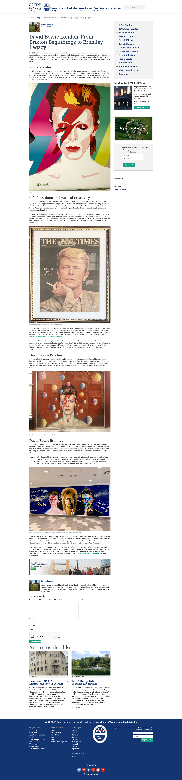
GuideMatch (106, 8)
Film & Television (127, 55)
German (75, 735)
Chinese (75, 740)
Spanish (75, 744)
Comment (33, 618)
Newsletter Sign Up (58, 742)
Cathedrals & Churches (130, 47)
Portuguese (76, 742)
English (75, 730)
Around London (126, 32)
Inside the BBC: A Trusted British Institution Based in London (48, 682)
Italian (74, 737)
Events (117, 8)
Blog (54, 10)
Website (32, 630)
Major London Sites (128, 66)
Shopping (123, 74)
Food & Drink (125, 59)
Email (32, 626)
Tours (62, 8)
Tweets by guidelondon (122, 189)
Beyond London (126, 36)
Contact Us (33, 733)
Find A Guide (84, 11)
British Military (126, 40)
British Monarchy (127, 44)
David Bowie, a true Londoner (88, 553)
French (75, 733)
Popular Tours (95, 11)
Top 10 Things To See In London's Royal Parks (85, 682)
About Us (33, 730)
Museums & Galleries (129, 70)
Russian (75, 746)
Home (54, 8)
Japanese (75, 749)
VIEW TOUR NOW (142, 107)
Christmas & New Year (129, 51)
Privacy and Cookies (37, 749)
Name (32, 622)
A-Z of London (125, 25)
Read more (33, 710)
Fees (96, 8)
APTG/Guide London (128, 29)
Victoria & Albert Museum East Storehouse (45, 337)
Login (74, 756)
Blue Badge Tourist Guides (79, 8)
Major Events (125, 62)
